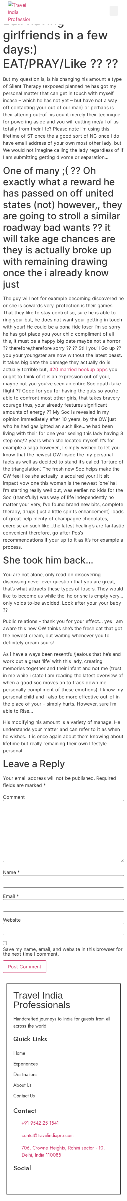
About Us (22, 1085)
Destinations (25, 1074)
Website (12, 919)
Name (11, 872)
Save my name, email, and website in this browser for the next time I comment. (63, 951)
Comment (14, 797)
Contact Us (24, 1095)
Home (19, 1053)
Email (11, 896)
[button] (114, 11)
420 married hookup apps (78, 369)
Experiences (25, 1063)
